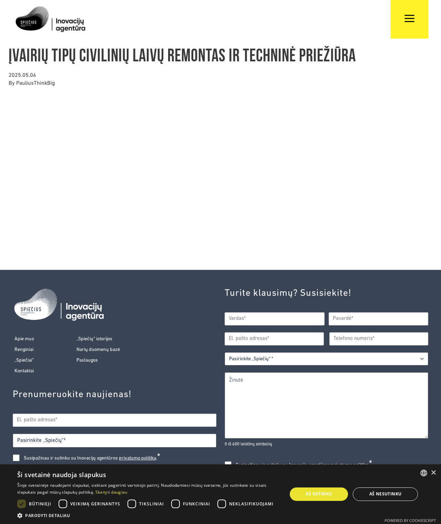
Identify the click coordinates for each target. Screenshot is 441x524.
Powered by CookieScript (410, 520)
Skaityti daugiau (111, 492)
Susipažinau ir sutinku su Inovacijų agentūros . (92, 458)
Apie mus (24, 339)
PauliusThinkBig (35, 83)
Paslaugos (87, 360)
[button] (148, 515)
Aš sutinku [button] (319, 494)
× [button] (433, 472)
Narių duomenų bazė (98, 349)
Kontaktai (24, 371)
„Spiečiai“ (24, 360)
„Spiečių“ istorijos (94, 339)
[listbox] (423, 473)
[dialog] (220, 494)
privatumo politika (137, 458)
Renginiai (23, 349)
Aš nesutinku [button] (385, 494)
